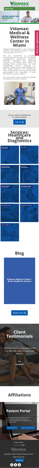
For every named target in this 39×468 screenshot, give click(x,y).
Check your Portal (12, 428)
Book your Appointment (28, 428)
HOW (23, 445)
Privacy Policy (18, 442)
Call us (18, 122)
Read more (18, 312)
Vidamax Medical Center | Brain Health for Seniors (19, 280)
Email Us (19, 460)
